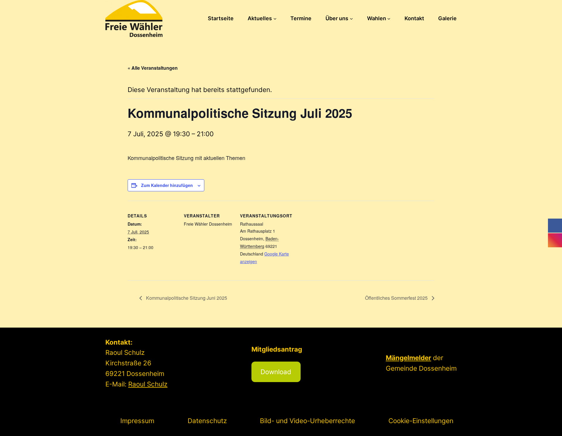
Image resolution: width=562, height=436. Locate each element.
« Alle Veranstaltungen (153, 67)
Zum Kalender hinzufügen (167, 185)
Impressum (137, 421)
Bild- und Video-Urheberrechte (307, 421)
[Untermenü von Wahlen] (388, 18)
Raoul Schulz (147, 384)
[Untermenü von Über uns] (351, 18)
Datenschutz (207, 421)
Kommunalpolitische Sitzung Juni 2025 (186, 297)
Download (276, 372)
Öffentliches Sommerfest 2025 (397, 297)
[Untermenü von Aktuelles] (275, 18)
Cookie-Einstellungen (420, 421)
